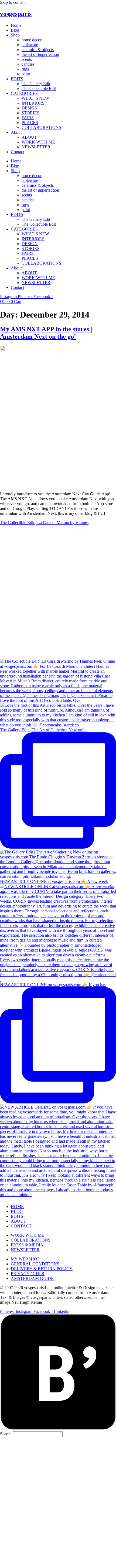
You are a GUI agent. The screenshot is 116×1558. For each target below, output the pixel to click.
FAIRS (28, 117)
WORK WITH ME (38, 142)
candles (28, 64)
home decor (32, 40)
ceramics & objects (38, 49)
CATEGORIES (24, 93)
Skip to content (13, 2)
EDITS (17, 78)
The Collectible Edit (39, 88)
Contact (17, 151)
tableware (30, 44)
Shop (15, 35)
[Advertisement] (58, 1497)
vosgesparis (16, 13)
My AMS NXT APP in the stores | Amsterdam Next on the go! (46, 333)
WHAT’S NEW (35, 98)
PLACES (30, 122)
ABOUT (29, 137)
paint (26, 74)
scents (27, 59)
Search (6, 1434)
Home (16, 25)
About (16, 132)
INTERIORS (33, 103)
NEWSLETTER (36, 147)
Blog (15, 30)
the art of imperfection (40, 54)
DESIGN (30, 108)
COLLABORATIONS (41, 127)
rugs (25, 69)
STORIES (30, 113)
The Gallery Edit (36, 83)
